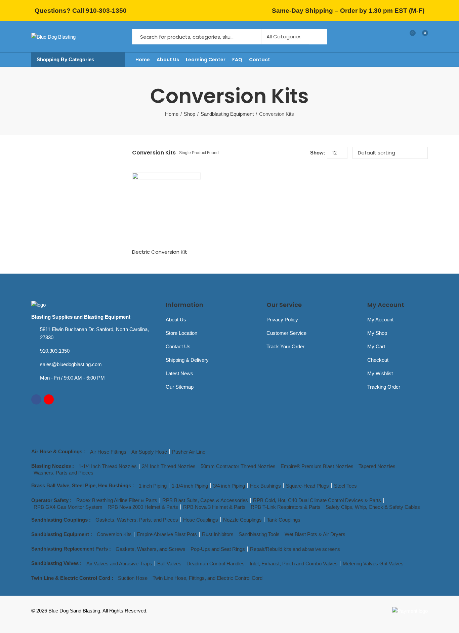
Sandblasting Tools (259, 534)
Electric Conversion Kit (159, 251)
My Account (380, 319)
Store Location (181, 333)
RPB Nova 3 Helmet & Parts (214, 507)
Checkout (377, 360)
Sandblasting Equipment (227, 114)
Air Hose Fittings (108, 452)
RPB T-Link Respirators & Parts (286, 507)
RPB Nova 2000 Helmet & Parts (143, 507)
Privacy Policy (282, 319)
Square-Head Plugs (307, 486)
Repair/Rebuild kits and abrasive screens (295, 549)
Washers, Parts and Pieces (63, 473)
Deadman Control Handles (215, 563)
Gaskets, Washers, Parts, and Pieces (136, 520)
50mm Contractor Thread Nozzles (238, 466)
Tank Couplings (283, 520)
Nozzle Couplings (242, 520)
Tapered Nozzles (377, 466)
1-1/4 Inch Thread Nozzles (108, 466)
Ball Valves (169, 563)
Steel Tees (345, 486)
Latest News (179, 373)
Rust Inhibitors (218, 534)
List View (302, 152)
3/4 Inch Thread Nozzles (169, 466)
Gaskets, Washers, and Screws (150, 549)
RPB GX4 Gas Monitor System (68, 507)
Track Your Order (285, 346)
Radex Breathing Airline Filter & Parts (116, 500)
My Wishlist (380, 373)
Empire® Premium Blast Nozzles (317, 466)
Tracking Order (383, 387)
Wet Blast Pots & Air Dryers (315, 534)
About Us (176, 319)
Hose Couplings (200, 520)
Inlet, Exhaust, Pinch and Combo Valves (294, 563)
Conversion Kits (114, 534)
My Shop (377, 333)
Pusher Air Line (188, 452)
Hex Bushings (265, 486)
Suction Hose (133, 578)
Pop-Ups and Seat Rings (218, 549)
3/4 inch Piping (229, 486)
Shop (189, 114)
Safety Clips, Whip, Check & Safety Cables (373, 507)
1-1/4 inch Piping (190, 486)
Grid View (292, 152)
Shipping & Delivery (187, 360)
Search (318, 36)
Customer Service (286, 333)
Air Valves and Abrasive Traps (119, 563)
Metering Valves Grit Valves (373, 563)
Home (171, 114)
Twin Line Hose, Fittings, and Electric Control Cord (207, 578)
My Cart (376, 346)
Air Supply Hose (149, 452)
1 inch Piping (153, 486)
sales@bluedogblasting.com (71, 364)
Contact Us (178, 346)
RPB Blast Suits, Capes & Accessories (205, 500)
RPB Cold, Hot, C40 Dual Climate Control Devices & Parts (317, 500)
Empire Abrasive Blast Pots (167, 534)
